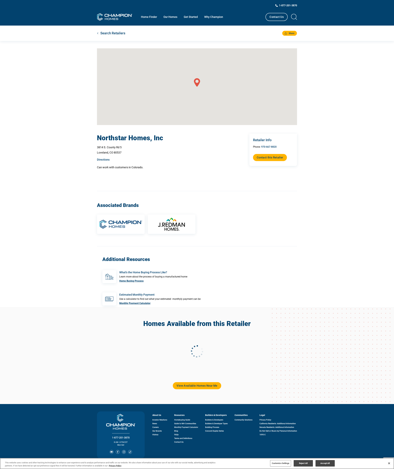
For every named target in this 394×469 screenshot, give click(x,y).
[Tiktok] (130, 452)
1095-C (262, 435)
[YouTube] (111, 452)
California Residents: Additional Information (277, 424)
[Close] (389, 463)
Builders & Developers (214, 420)
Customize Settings (280, 463)
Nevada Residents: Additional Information (276, 427)
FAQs (176, 435)
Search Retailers (112, 33)
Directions (103, 159)
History (155, 435)
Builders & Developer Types (216, 424)
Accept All (325, 463)
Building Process (212, 427)
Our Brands (157, 431)
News (154, 424)
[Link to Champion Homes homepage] (114, 17)
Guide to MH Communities (185, 424)
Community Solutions (243, 420)
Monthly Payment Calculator (135, 303)
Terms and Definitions (183, 438)
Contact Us (276, 16)
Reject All (303, 463)
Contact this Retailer (270, 157)
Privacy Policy (265, 420)
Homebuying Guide (182, 420)
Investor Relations (159, 420)
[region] (197, 463)
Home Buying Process (131, 280)
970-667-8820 (269, 146)
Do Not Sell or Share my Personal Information (278, 431)
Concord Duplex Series (214, 431)
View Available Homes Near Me (197, 385)
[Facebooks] (118, 452)
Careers (155, 427)
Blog (176, 431)
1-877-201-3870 (121, 437)
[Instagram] (124, 452)
